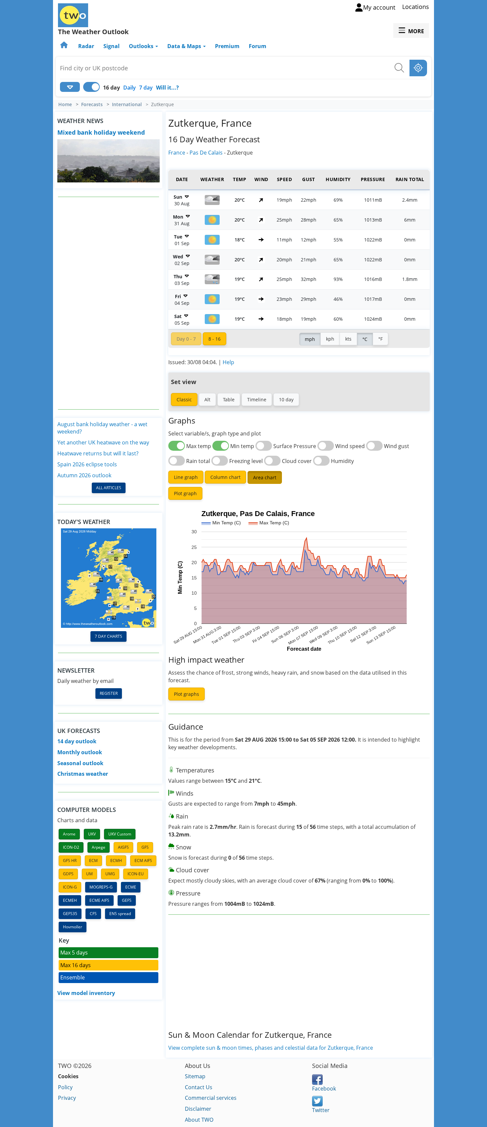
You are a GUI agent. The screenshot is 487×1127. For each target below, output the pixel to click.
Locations (415, 7)
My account (379, 7)
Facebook (324, 1088)
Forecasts (92, 104)
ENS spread (120, 913)
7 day (146, 87)
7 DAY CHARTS (108, 636)
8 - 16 (214, 339)
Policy (65, 1087)
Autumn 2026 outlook (84, 475)
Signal (111, 46)
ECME (130, 887)
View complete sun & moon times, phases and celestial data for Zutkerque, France (270, 1047)
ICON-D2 (71, 847)
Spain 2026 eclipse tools (87, 464)
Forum (257, 46)
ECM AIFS (143, 860)
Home (65, 104)
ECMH (116, 860)
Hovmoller (72, 927)
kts (348, 339)
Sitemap (195, 1076)
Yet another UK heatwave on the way (103, 442)
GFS (145, 847)
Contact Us (198, 1087)
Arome (69, 834)
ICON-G (70, 887)
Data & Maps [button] (184, 46)
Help (228, 362)
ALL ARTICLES (108, 488)
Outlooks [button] (142, 46)
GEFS (127, 900)
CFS (93, 913)
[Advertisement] (108, 303)
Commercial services (211, 1097)
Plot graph (185, 493)
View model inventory (86, 993)
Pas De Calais (206, 152)
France (176, 152)
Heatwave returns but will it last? (97, 453)
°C (364, 339)
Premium (227, 46)
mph (310, 339)
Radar (86, 46)
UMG (110, 874)
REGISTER (109, 693)
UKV (92, 834)
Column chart (225, 477)
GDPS (68, 874)
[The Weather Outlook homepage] (64, 46)
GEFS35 (70, 913)
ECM (93, 860)
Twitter (321, 1110)
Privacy (67, 1097)
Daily (129, 87)
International (127, 104)
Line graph (186, 477)
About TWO (199, 1119)
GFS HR (70, 860)
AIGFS (123, 847)
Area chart (264, 477)
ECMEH (70, 900)
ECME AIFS (99, 900)
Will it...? (167, 87)
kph (330, 339)
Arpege (98, 847)
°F (380, 339)
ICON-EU (136, 874)
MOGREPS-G (101, 887)
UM (89, 874)
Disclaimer (198, 1108)
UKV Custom (119, 834)
